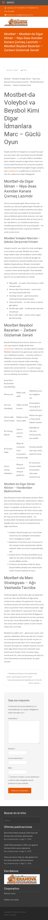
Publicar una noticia (11, 899)
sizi (40, 639)
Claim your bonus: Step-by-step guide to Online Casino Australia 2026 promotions (21, 858)
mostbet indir (13, 171)
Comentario (13, 718)
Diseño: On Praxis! (10, 915)
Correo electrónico (16, 758)
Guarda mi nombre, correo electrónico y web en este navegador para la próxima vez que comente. (23, 779)
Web (10, 767)
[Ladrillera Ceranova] (14, 22)
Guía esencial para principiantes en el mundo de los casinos (24, 681)
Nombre (12, 748)
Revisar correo (9, 893)
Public (25, 70)
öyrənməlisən (9, 348)
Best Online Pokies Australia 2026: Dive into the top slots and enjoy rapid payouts (21, 834)
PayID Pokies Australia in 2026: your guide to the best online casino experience (21, 846)
